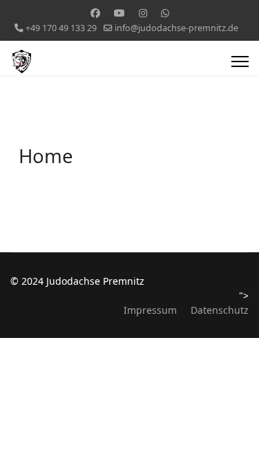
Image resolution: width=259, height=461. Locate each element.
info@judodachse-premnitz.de (176, 28)
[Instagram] (143, 12)
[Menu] (240, 61)
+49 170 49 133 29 (61, 28)
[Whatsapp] (165, 12)
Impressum (150, 310)
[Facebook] (95, 12)
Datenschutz (220, 310)
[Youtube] (119, 12)
